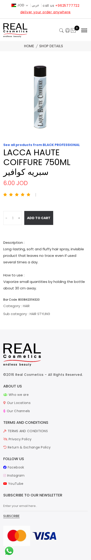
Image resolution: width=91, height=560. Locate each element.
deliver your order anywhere (45, 12)
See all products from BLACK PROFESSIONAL (41, 145)
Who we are (18, 394)
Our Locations (18, 402)
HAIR (26, 306)
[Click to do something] (9, 550)
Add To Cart (38, 218)
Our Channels (18, 411)
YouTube (15, 483)
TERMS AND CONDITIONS (27, 431)
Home (29, 46)
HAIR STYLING (40, 314)
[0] (73, 31)
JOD (21, 5)
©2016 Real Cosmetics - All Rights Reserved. (43, 374)
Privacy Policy (20, 439)
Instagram (15, 475)
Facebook (15, 467)
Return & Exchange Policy (29, 447)
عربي (35, 5)
